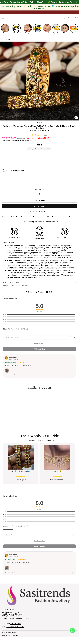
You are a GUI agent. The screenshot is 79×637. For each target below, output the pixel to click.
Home (7, 39)
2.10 (48, 148)
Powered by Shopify (10, 635)
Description (9, 243)
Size (39, 145)
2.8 (42, 148)
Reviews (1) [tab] (8, 329)
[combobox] (74, 337)
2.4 (30, 148)
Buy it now (39, 206)
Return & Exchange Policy (15, 286)
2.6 (36, 148)
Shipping (14, 140)
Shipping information (13, 282)
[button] (39, 135)
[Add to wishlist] (3, 394)
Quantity (39, 190)
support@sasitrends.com (15, 626)
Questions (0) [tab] (22, 329)
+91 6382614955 (15, 623)
